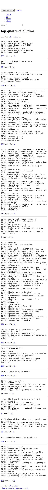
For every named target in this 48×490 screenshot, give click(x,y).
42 (2, 67)
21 (17, 37)
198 (2, 375)
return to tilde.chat (7, 488)
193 (2, 324)
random (8, 19)
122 (2, 342)
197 (2, 56)
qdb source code (22, 488)
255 (2, 366)
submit (8, 21)
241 (2, 214)
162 (2, 144)
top (7, 17)
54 (2, 394)
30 (2, 432)
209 (2, 85)
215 (2, 441)
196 (2, 481)
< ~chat (8, 15)
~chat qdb (18, 10)
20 (15, 37)
